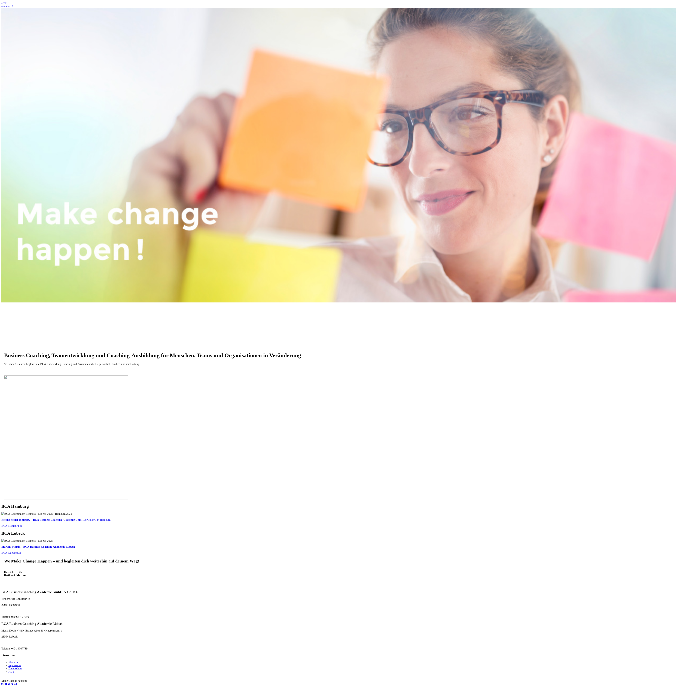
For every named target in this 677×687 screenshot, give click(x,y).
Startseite (13, 662)
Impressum (14, 665)
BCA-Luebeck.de (11, 552)
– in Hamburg (56, 519)
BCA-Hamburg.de (11, 525)
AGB (11, 671)
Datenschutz (15, 668)
